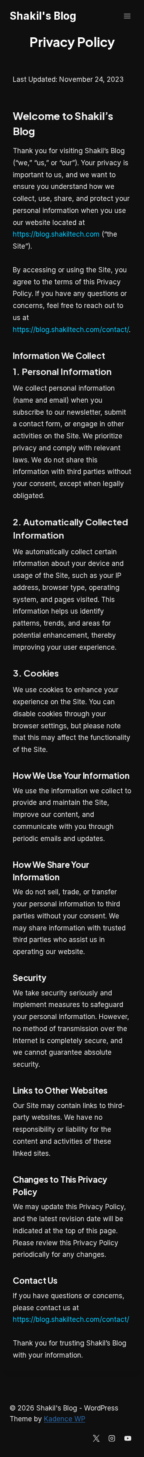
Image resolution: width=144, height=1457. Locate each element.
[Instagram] (112, 1438)
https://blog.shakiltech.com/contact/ (71, 330)
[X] (96, 1438)
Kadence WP (64, 1419)
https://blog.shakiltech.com (56, 234)
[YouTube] (127, 1438)
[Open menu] (127, 16)
